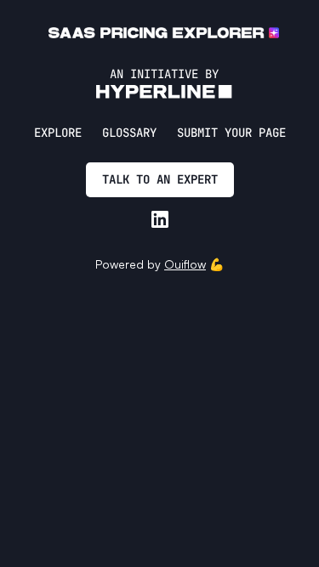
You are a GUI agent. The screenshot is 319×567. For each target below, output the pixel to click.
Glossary (129, 132)
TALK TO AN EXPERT (160, 179)
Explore (58, 132)
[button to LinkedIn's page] (159, 219)
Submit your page (231, 132)
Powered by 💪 (159, 264)
